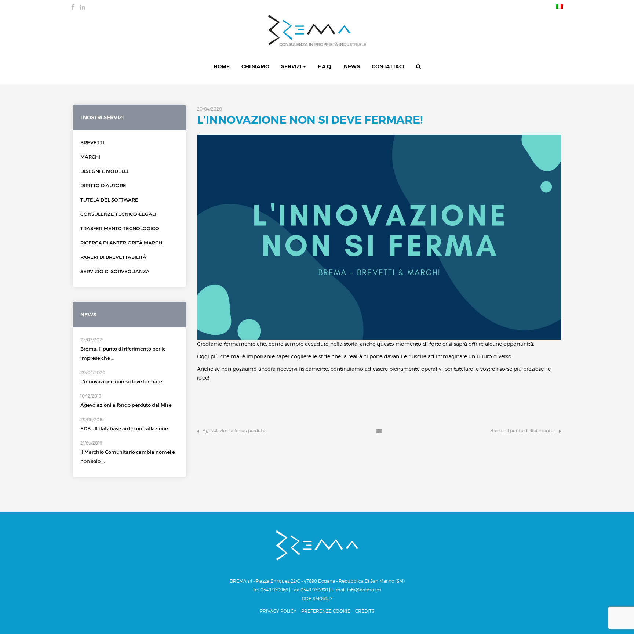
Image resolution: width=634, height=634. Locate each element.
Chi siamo (255, 66)
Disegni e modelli (104, 171)
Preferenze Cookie (325, 611)
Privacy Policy (278, 611)
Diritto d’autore (103, 185)
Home (222, 66)
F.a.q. (325, 66)
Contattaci (388, 66)
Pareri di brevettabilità (113, 257)
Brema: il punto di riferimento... (522, 430)
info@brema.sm (364, 590)
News (352, 66)
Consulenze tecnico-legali (118, 214)
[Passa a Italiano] (558, 6)
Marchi (90, 157)
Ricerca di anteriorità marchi (122, 243)
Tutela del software (109, 200)
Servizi (291, 66)
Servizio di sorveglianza (115, 271)
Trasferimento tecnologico (119, 228)
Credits (364, 611)
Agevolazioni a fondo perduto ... (236, 430)
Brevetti (92, 143)
